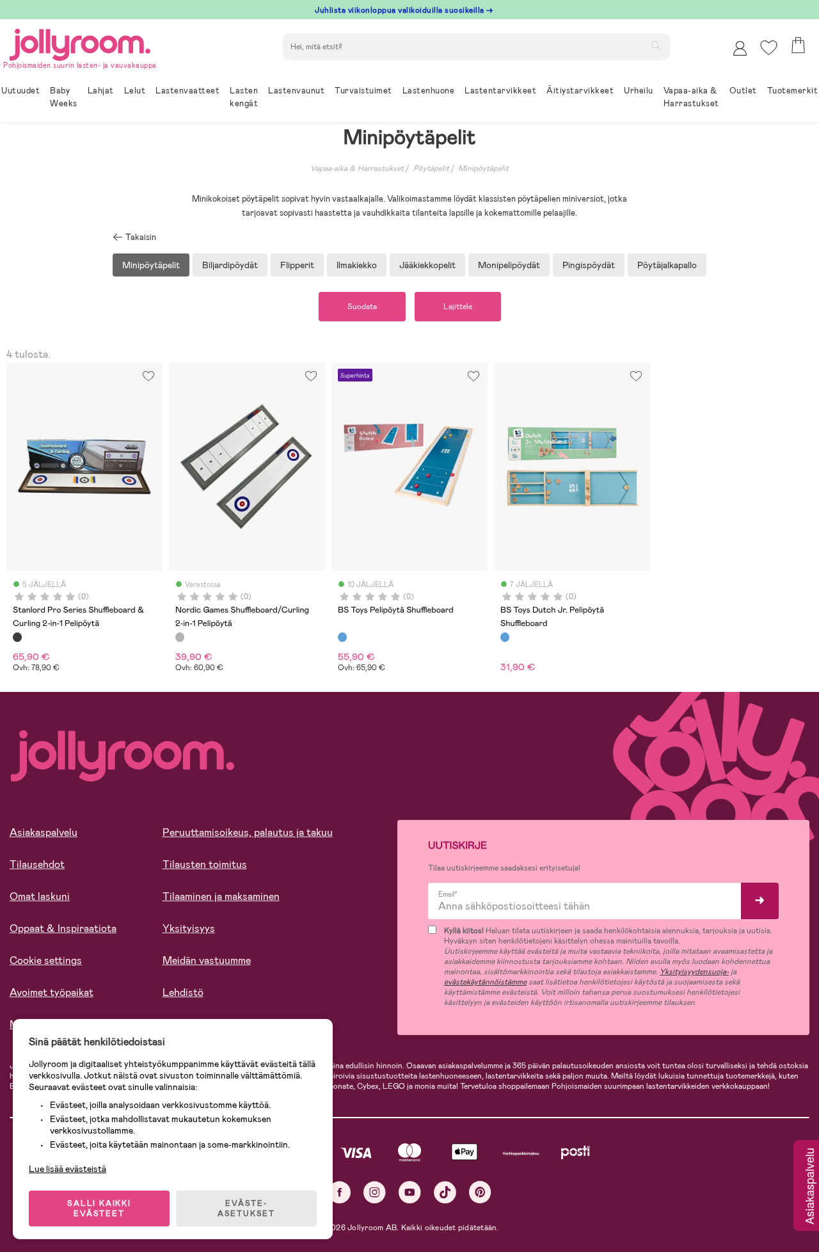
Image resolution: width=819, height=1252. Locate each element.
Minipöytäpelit (483, 168)
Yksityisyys (189, 928)
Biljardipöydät (230, 265)
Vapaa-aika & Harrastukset (357, 168)
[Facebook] (339, 1192)
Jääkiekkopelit (427, 265)
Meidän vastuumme (207, 960)
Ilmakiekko (357, 265)
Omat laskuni (40, 896)
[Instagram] (374, 1192)
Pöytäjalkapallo (667, 265)
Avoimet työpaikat (51, 992)
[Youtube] (410, 1192)
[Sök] (655, 45)
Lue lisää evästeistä (67, 1169)
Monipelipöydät (509, 265)
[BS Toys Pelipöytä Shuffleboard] (342, 636)
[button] (769, 47)
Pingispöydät (588, 265)
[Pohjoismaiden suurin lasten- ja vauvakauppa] (80, 42)
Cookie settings (46, 960)
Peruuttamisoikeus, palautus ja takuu (248, 832)
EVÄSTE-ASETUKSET (246, 1208)
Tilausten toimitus (205, 864)
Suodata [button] (362, 306)
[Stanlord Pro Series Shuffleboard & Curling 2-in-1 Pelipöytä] (17, 636)
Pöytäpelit (431, 168)
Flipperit (297, 265)
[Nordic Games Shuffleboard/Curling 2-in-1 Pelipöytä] (179, 636)
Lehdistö (183, 992)
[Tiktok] (445, 1192)
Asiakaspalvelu (43, 832)
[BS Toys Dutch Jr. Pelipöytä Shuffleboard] (504, 636)
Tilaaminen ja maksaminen (221, 896)
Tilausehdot (37, 864)
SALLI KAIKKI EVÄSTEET (99, 1208)
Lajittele (457, 306)
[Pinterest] (480, 1192)
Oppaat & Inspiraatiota (63, 928)
